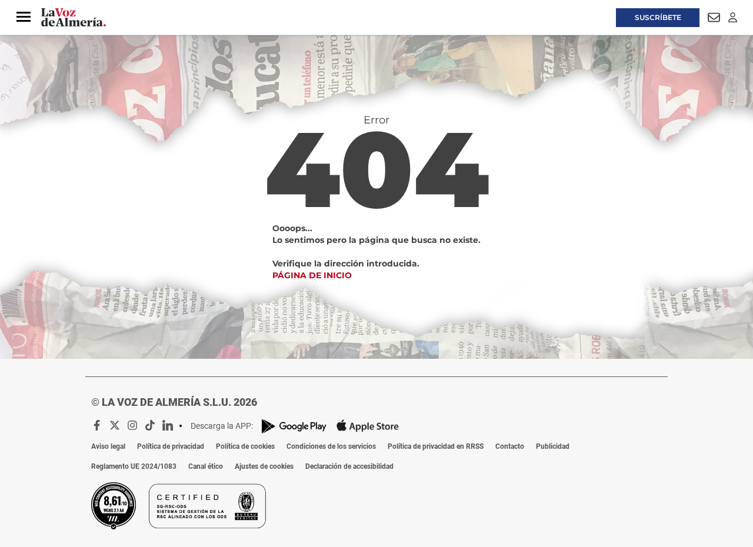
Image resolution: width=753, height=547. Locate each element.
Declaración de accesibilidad (349, 466)
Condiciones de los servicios (331, 446)
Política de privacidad (170, 446)
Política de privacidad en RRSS (436, 446)
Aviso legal (108, 446)
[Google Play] (294, 426)
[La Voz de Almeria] (73, 17)
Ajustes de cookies (264, 466)
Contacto (509, 446)
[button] (23, 17)
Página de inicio (312, 275)
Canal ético (205, 466)
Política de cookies (245, 446)
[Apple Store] (367, 426)
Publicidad (552, 446)
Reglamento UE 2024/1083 (133, 466)
